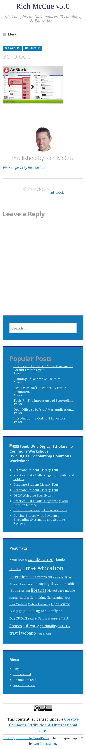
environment (43, 577)
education (50, 568)
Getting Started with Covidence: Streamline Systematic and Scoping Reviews (39, 519)
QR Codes (45, 611)
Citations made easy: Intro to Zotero (40, 510)
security (32, 618)
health (69, 583)
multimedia (26, 597)
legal (27, 590)
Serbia (42, 618)
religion (56, 611)
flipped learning (27, 584)
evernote (58, 577)
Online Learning (39, 604)
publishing (31, 610)
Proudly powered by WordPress (26, 738)
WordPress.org (24, 685)
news (67, 597)
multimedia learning (49, 597)
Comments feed (24, 679)
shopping (52, 618)
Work (48, 633)
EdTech (29, 568)
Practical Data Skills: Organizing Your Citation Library (40, 503)
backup (22, 560)
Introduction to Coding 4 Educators (39, 418)
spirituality (48, 626)
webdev (41, 633)
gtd (50, 583)
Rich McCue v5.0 (43, 6)
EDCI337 (15, 569)
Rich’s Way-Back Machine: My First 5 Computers (39, 389)
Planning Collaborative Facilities (36, 379)
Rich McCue (32, 48)
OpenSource (60, 604)
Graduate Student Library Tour (35, 470)
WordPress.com (44, 743)
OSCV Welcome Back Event (33, 495)
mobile (70, 590)
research (18, 618)
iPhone (20, 590)
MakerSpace (55, 590)
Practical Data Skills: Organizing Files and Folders (43, 477)
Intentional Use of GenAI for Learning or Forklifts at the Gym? (43, 368)
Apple (13, 560)
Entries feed (22, 674)
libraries (38, 590)
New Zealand (18, 604)
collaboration (40, 559)
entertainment (21, 576)
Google (41, 584)
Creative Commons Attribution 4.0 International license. (44, 725)
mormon (13, 597)
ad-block (46, 190)
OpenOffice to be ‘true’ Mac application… (43, 409)
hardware (59, 583)
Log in (17, 668)
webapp (28, 633)
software (31, 625)
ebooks (60, 559)
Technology (64, 626)
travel (14, 633)
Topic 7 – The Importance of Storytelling (43, 400)
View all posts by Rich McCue (24, 167)
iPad (12, 590)
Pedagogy (15, 611)
